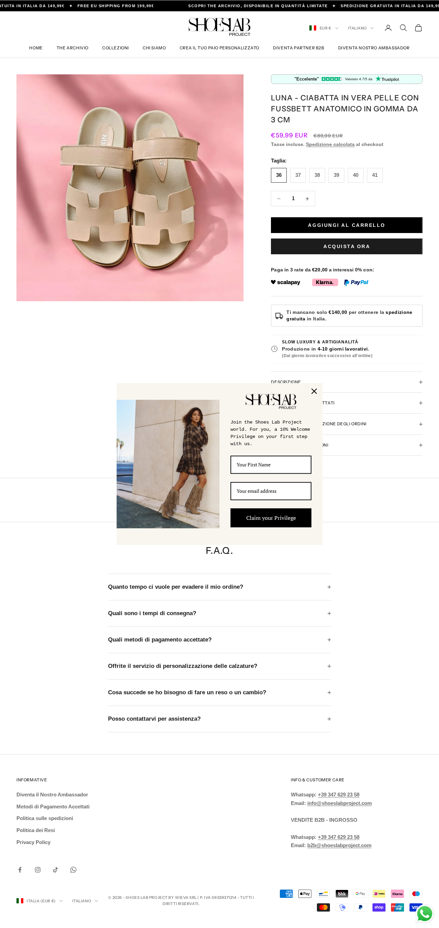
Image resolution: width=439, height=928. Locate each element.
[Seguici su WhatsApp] (73, 869)
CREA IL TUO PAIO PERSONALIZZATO (220, 47)
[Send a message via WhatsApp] (425, 914)
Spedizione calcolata (330, 144)
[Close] (314, 391)
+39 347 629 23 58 (338, 794)
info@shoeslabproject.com (339, 803)
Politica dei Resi (35, 830)
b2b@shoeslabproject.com (339, 845)
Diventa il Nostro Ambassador (52, 794)
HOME (36, 47)
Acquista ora (346, 246)
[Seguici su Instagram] (37, 869)
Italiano (357, 28)
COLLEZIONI (115, 47)
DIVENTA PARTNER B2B (298, 47)
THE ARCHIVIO (72, 47)
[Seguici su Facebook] (19, 869)
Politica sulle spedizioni (44, 818)
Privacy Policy (33, 842)
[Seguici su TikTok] (55, 869)
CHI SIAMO (154, 47)
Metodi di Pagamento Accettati (53, 806)
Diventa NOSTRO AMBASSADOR (374, 47)
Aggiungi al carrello (346, 225)
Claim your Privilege (271, 517)
